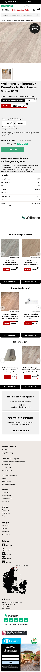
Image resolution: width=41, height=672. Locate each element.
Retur (4, 456)
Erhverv (4, 478)
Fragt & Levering (7, 453)
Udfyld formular (20, 430)
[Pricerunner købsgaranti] (14, 633)
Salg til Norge (6, 481)
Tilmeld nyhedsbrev (9, 484)
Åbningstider (6, 496)
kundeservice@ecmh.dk (20, 407)
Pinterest (8, 563)
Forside (3, 20)
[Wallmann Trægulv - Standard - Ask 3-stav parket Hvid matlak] (31, 355)
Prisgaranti (5, 501)
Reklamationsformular (9, 475)
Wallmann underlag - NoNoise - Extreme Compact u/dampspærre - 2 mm (10, 372)
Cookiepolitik (6, 467)
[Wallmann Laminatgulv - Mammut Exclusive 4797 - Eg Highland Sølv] (10, 248)
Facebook (8, 546)
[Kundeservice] (34, 10)
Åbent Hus (5, 510)
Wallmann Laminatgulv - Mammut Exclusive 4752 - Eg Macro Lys (31, 263)
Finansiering (6, 465)
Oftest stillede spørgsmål (10, 459)
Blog (3, 516)
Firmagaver (6, 534)
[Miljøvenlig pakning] (34, 641)
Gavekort (5, 526)
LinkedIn (8, 554)
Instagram (8, 550)
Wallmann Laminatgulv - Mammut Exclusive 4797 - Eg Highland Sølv (10, 264)
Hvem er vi (5, 493)
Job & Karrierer (7, 499)
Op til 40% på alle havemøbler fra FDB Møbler (20, 2)
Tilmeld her (10, 662)
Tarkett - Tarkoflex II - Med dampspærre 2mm (30, 316)
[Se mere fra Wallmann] (30, 218)
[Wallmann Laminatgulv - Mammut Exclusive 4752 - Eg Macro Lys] (31, 248)
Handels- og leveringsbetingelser (13, 462)
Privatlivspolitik (7, 470)
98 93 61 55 (21, 405)
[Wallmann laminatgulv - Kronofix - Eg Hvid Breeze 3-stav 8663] (20, 44)
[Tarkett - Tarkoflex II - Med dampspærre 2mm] (31, 301)
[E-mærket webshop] (11, 641)
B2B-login (5, 532)
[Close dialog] (39, 645)
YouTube (8, 558)
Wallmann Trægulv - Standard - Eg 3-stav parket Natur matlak (10, 316)
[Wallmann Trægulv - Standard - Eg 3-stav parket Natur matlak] (10, 301)
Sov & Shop (6, 450)
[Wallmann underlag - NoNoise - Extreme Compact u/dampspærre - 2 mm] (10, 355)
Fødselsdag (6, 513)
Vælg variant (10, 282)
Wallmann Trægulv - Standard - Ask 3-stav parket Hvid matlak (31, 370)
